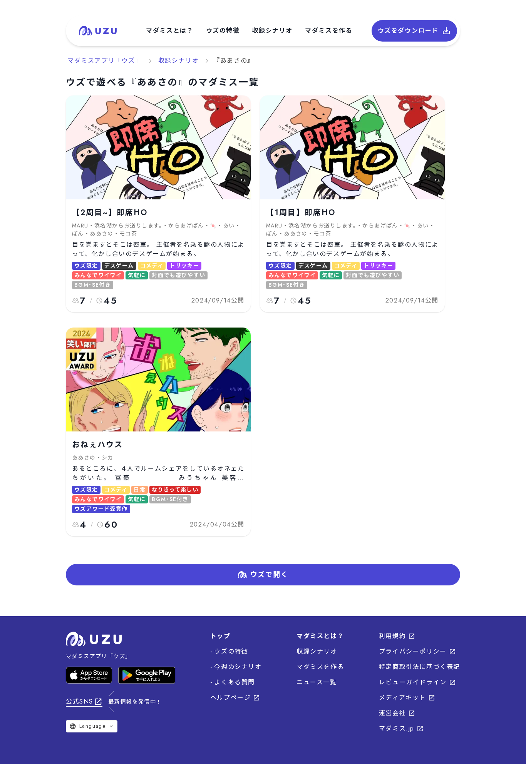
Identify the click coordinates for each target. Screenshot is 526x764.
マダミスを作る (328, 30)
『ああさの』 (233, 60)
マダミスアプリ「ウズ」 (104, 60)
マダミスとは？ (169, 30)
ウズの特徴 (223, 30)
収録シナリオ (272, 30)
